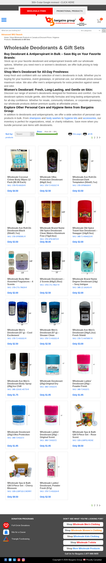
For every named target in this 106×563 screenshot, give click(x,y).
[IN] (14, 559)
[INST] (23, 559)
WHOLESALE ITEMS (36, 11)
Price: (39, 132)
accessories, (89, 118)
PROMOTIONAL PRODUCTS (70, 11)
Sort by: (9, 134)
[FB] (5, 559)
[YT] (19, 559)
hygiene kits (70, 118)
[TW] (10, 559)
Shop (83, 524)
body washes (53, 118)
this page (77, 134)
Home (6, 37)
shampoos (35, 118)
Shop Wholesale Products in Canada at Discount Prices (31, 37)
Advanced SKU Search (11, 34)
